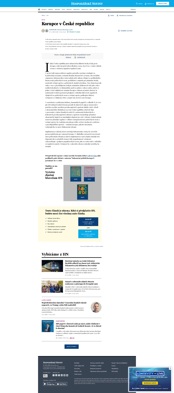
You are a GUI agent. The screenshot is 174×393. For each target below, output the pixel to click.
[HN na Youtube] (67, 375)
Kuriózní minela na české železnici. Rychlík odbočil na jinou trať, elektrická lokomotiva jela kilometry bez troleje (82, 263)
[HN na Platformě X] (53, 375)
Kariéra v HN (77, 371)
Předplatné (162, 3)
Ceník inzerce (78, 374)
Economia (77, 368)
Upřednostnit (81, 57)
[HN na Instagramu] (59, 375)
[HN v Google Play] (49, 384)
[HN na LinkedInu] (62, 375)
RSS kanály (115, 371)
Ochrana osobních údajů (97, 363)
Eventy (113, 365)
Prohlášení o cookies (95, 365)
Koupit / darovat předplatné (119, 363)
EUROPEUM (52, 29)
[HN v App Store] (61, 384)
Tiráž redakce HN (79, 365)
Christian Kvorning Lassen (65, 29)
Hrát (76, 179)
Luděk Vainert (46, 300)
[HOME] (39, 9)
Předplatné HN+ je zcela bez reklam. (94, 246)
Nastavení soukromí (95, 368)
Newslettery (115, 368)
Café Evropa (92, 156)
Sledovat (68, 57)
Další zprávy (71, 346)
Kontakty (76, 363)
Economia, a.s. (55, 365)
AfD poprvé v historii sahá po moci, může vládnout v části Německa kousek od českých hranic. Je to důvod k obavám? (78, 326)
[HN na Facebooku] (56, 375)
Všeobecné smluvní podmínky (98, 371)
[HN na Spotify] (64, 375)
